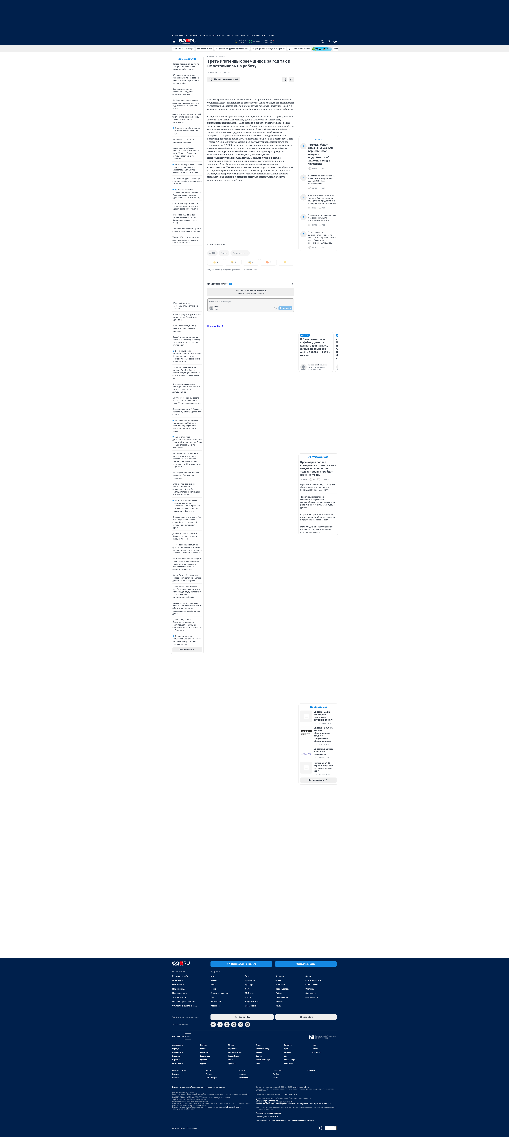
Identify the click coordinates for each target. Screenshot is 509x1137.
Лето (247, 989)
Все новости (187, 58)
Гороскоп (240, 35)
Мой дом (249, 993)
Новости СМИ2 (215, 326)
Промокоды (195, 35)
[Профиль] (335, 41)
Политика (280, 984)
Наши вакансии (179, 993)
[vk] (220, 1024)
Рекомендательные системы (267, 1117)
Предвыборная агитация (184, 1001)
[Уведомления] (329, 41)
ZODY (264, 35)
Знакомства (209, 35)
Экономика (310, 993)
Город (213, 989)
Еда (212, 997)
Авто (212, 976)
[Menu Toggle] (174, 41)
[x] (240, 1024)
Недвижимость (179, 35)
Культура (249, 984)
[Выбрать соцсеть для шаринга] (291, 79)
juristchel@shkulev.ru (233, 1107)
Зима (247, 976)
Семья (278, 1006)
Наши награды (179, 989)
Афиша (230, 35)
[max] (233, 1024)
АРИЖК (212, 253)
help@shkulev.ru (190, 1109)
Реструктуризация (240, 253)
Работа (278, 993)
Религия (279, 1001)
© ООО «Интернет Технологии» (184, 1128)
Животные (215, 1001)
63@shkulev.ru (201, 1105)
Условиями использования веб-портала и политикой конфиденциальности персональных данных (293, 1104)
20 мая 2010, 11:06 (214, 72)
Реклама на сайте (180, 976)
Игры (271, 35)
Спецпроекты (311, 997)
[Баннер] (322, 49)
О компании (178, 984)
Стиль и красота (313, 980)
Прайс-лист (177, 980)
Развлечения (281, 997)
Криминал (250, 980)
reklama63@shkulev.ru (301, 1087)
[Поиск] (322, 41)
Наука (248, 997)
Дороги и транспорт (219, 993)
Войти (216, 309)
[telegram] (213, 1024)
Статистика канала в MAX (184, 1006)
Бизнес (213, 980)
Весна (213, 984)
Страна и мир (311, 984)
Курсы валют (253, 35)
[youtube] (247, 1024)
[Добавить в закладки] (284, 79)
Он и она (279, 976)
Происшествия (282, 989)
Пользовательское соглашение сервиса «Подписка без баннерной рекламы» (285, 1120)
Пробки (255, 41)
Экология (309, 989)
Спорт (308, 976)
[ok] (227, 1024)
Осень (278, 980)
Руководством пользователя (267, 1100)
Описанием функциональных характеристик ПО (274, 1102)
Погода (221, 35)
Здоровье (215, 1006)
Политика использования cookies (269, 1113)
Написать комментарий (226, 79)
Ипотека (224, 253)
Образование (251, 1006)
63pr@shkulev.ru (291, 1094)
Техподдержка (179, 997)
